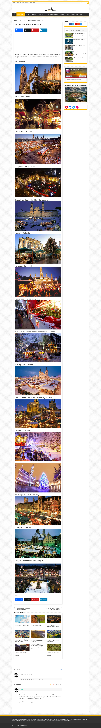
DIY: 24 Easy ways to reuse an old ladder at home (53, 608)
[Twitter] (73, 24)
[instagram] (81, 24)
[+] (42, 679)
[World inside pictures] (50, 8)
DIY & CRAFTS (34, 14)
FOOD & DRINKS (74, 14)
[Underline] (25, 679)
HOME (14, 2)
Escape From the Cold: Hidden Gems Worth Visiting (21, 654)
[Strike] (27, 679)
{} (39, 679)
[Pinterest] (76, 24)
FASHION (67, 14)
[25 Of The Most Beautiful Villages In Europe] (76, 94)
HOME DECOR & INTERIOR (52, 14)
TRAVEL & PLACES (21, 14)
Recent (67, 30)
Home (14, 14)
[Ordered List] (30, 679)
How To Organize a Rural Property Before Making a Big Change (79, 53)
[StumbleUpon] (78, 24)
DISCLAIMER (32, 2)
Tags (83, 30)
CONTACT (19, 2)
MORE (81, 14)
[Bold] (21, 679)
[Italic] (23, 679)
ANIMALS (62, 14)
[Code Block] (36, 679)
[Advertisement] (38, 43)
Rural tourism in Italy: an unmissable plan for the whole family (53, 640)
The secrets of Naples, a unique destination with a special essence (21, 640)
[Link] (38, 679)
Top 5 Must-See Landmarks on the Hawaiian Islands (38, 624)
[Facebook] (70, 24)
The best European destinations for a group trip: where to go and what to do (38, 646)
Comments (77, 30)
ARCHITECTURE (42, 14)
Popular (72, 30)
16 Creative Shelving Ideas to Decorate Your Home (23, 608)
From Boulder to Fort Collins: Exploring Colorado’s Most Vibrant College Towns (53, 626)
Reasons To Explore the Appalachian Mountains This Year (37, 640)
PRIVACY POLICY (25, 2)
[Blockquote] (34, 679)
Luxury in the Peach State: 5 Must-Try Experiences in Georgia (54, 654)
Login (60, 669)
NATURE (28, 14)
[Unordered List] (32, 679)
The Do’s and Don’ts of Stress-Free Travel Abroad (22, 624)
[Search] (88, 3)
